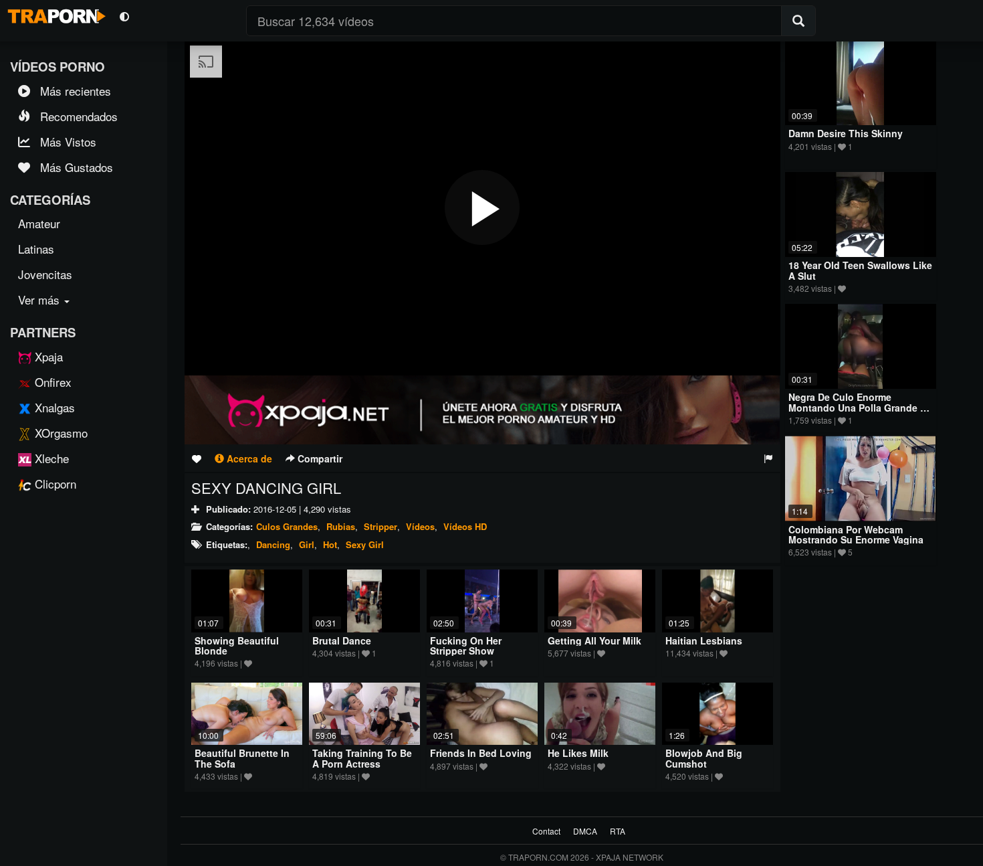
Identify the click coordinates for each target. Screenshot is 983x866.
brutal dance (341, 640)
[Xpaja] (482, 409)
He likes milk (578, 753)
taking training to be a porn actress (362, 758)
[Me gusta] (196, 458)
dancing (273, 544)
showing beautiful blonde (237, 645)
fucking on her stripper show (466, 645)
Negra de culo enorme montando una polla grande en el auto (860, 407)
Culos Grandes (287, 526)
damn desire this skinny (845, 133)
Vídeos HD (465, 526)
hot (330, 544)
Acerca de (248, 458)
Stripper (380, 526)
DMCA (585, 831)
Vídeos (420, 526)
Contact (546, 831)
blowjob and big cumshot (703, 758)
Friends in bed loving (481, 753)
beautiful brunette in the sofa (242, 758)
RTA (617, 831)
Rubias (340, 526)
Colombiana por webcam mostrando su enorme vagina (855, 534)
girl (306, 544)
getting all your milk (594, 640)
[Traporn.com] (55, 14)
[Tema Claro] (124, 15)
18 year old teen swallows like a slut (860, 270)
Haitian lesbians (703, 640)
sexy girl (365, 544)
